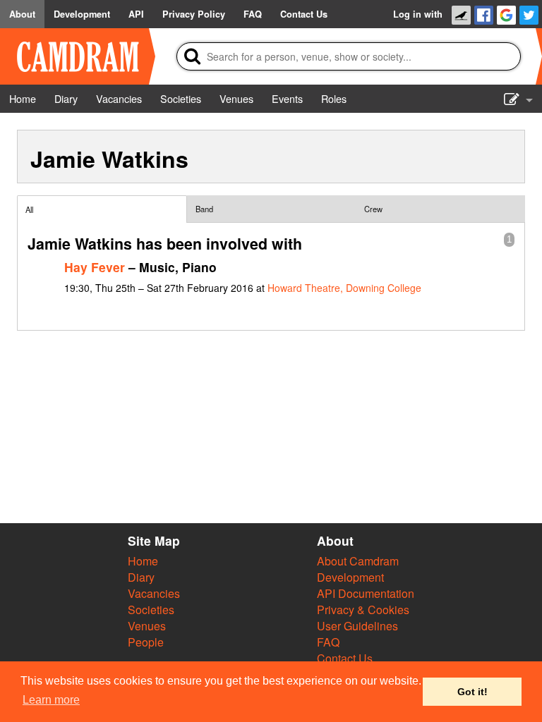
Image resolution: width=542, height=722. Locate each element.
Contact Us (345, 658)
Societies (151, 609)
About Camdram (358, 561)
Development (350, 577)
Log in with (417, 14)
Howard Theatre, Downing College (344, 288)
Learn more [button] (51, 700)
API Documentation (365, 593)
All (29, 209)
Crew (373, 208)
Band (204, 208)
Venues (147, 626)
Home (143, 561)
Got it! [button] (472, 691)
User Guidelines (357, 626)
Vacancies (154, 593)
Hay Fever (94, 267)
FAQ (328, 642)
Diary (141, 577)
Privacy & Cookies (363, 609)
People (146, 642)
